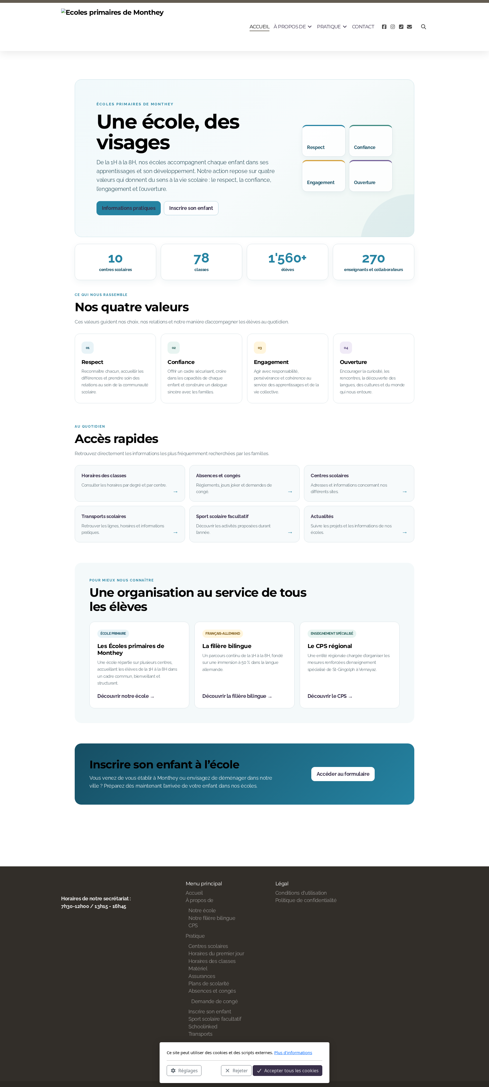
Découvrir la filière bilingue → (237, 696)
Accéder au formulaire (343, 774)
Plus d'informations (293, 1052)
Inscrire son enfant (191, 208)
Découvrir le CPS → (330, 696)
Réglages (188, 1070)
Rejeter (240, 1070)
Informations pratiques (128, 208)
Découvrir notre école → (126, 696)
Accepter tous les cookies (291, 1070)
